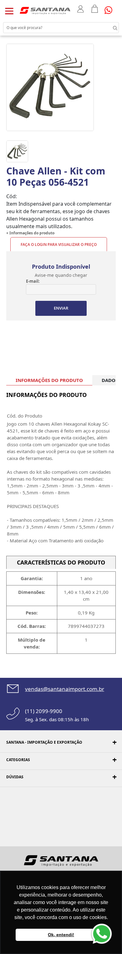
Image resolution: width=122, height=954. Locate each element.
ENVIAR (61, 308)
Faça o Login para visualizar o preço (59, 244)
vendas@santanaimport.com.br (64, 688)
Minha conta (81, 9)
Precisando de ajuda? (110, 10)
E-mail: (33, 281)
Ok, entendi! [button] (61, 934)
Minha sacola (94, 9)
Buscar (109, 27)
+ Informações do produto (30, 233)
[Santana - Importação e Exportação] (45, 10)
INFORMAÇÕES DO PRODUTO (49, 380)
